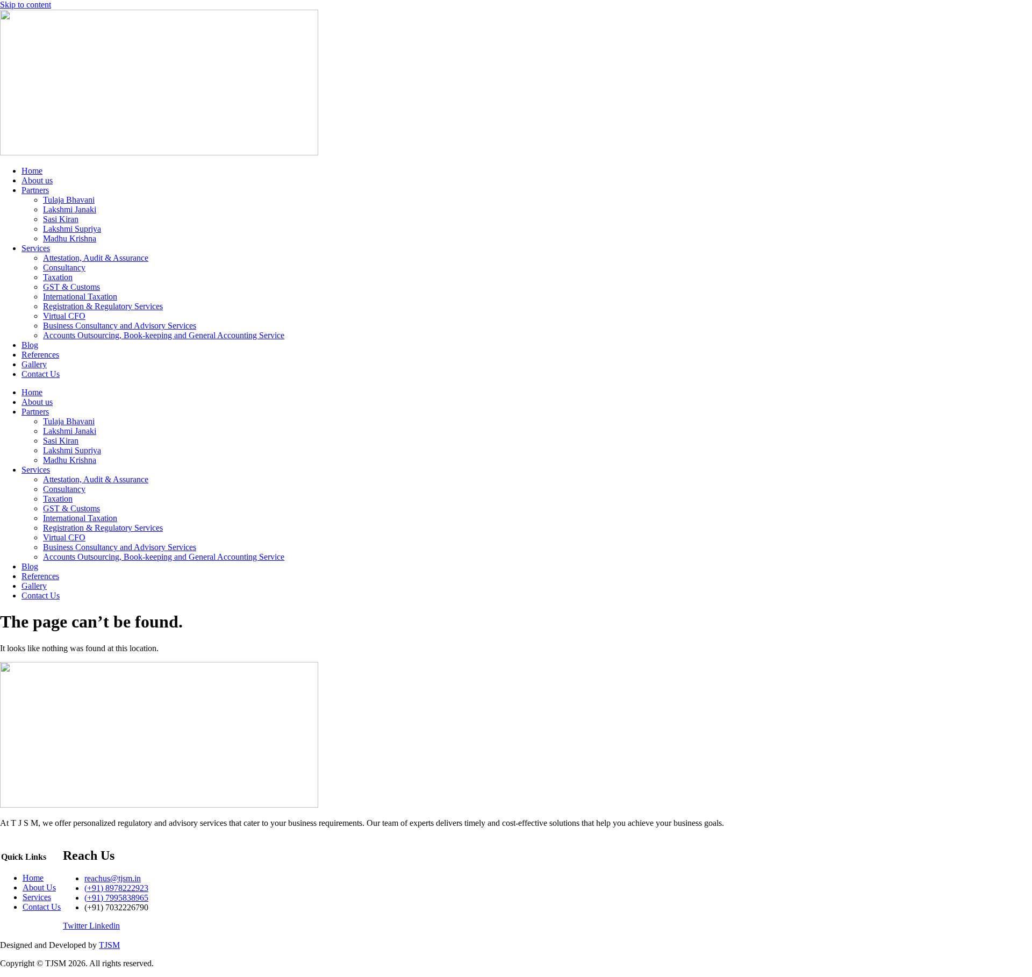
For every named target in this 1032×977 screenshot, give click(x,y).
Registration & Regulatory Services (103, 306)
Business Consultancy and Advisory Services (119, 325)
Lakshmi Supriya (72, 228)
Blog (30, 345)
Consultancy (64, 267)
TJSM (109, 945)
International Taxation (80, 296)
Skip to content (25, 4)
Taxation (58, 277)
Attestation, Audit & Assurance (95, 257)
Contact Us (41, 374)
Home (32, 170)
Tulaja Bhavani (69, 199)
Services (36, 248)
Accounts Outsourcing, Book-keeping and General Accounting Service (163, 335)
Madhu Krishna (69, 238)
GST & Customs (71, 286)
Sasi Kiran (60, 219)
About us (37, 180)
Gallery (34, 364)
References (40, 354)
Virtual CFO (64, 315)
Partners (35, 190)
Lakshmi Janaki (69, 209)
